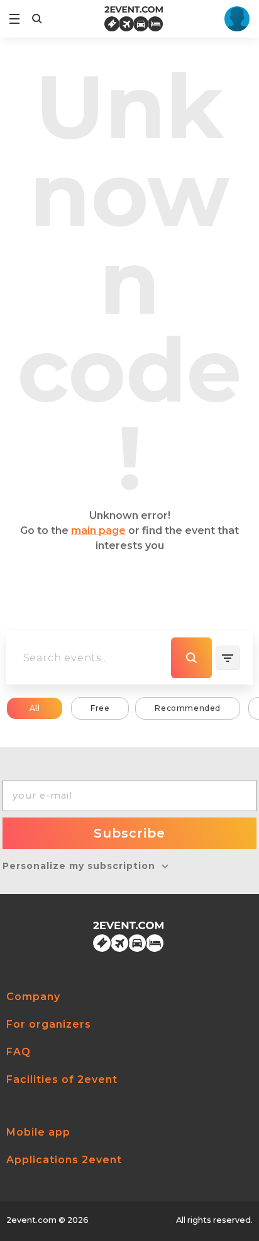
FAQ (18, 1052)
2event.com (31, 1220)
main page (98, 530)
